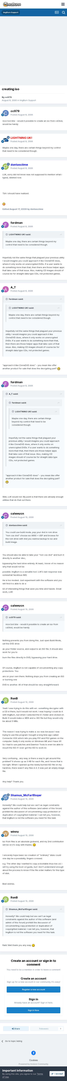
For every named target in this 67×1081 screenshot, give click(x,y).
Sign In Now (33, 1010)
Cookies (33, 1060)
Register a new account (33, 989)
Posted (22, 114)
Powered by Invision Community (33, 1064)
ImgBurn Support (28, 100)
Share (17, 1028)
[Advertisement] (33, 51)
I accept (58, 1073)
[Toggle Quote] (7, 234)
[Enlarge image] (3, 204)
